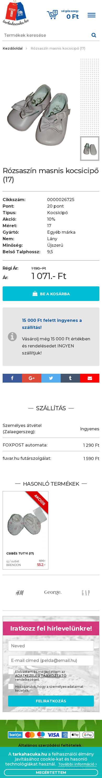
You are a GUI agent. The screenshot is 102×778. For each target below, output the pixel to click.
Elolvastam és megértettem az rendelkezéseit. (40, 675)
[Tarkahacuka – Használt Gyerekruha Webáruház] (16, 13)
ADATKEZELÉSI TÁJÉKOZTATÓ (40, 676)
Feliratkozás (51, 701)
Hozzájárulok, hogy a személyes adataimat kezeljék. (49, 688)
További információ (76, 764)
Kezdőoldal (12, 48)
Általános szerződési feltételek (49, 745)
